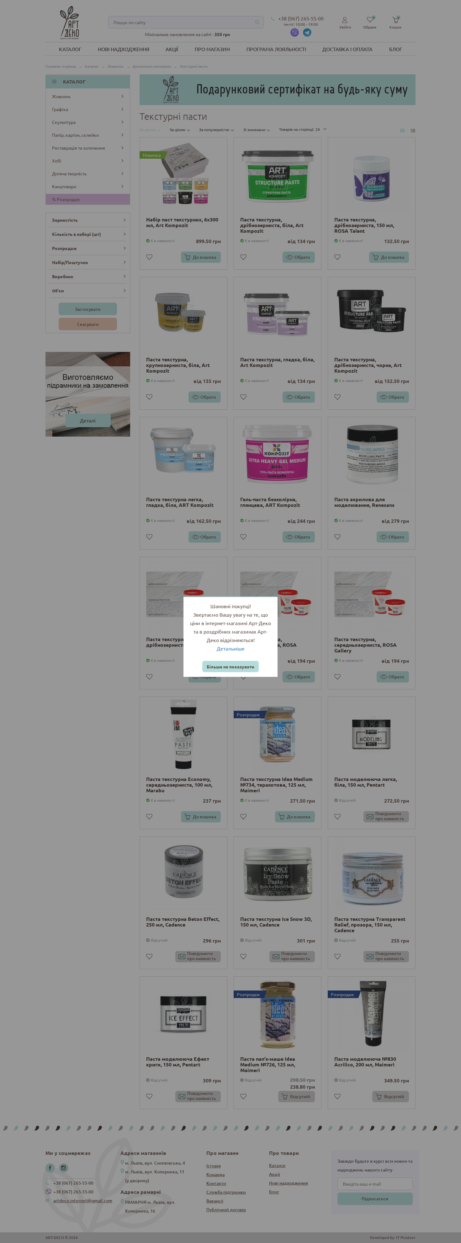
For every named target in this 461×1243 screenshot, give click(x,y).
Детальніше (231, 648)
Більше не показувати (230, 666)
